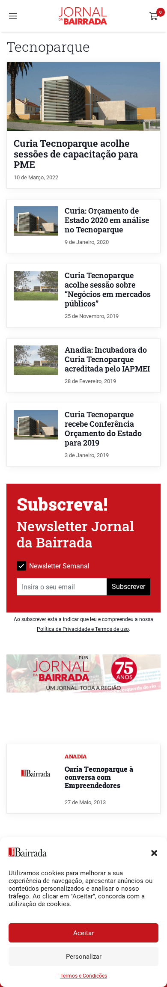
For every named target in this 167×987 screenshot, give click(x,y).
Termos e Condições (83, 976)
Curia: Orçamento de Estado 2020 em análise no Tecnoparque (107, 220)
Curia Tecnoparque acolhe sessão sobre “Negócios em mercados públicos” (108, 290)
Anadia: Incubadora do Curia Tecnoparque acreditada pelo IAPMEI (107, 359)
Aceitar (83, 933)
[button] (154, 852)
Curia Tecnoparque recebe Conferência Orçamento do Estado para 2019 (103, 429)
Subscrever (128, 587)
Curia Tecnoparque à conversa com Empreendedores (99, 777)
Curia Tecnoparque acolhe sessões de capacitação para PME (76, 154)
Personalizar (83, 956)
